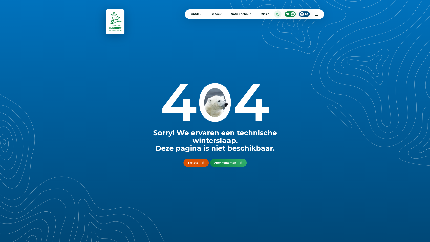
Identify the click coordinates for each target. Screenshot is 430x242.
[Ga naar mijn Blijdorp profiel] (278, 14)
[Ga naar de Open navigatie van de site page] (316, 14)
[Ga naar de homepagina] (115, 22)
